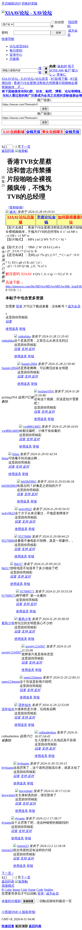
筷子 (71, 66)
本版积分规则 (11, 901)
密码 (5, 32)
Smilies (48, 889)
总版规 (14, 59)
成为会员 (74, 306)
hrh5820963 (9, 485)
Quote (32, 889)
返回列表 (8, 151)
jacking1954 (46, 391)
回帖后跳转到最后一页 (56, 901)
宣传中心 (16, 54)
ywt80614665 (10, 430)
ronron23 (7, 850)
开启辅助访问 (11, 3)
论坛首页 (19, 46)
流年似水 (8, 709)
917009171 (9, 595)
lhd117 (6, 568)
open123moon (11, 681)
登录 (19, 306)
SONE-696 (56, 70)
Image (16, 889)
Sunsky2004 (9, 368)
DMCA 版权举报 (23, 912)
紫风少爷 (8, 623)
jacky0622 (8, 513)
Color (8, 889)
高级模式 (8, 885)
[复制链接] (16, 207)
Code (39, 889)
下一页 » (8, 873)
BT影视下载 (59, 78)
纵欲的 (62, 66)
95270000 (8, 540)
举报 (22, 329)
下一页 (25, 146)
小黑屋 (6, 912)
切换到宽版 (29, 3)
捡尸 (67, 70)
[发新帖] (21, 151)
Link (24, 889)
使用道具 (12, 329)
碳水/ (13, 211)
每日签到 (16, 50)
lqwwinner (8, 795)
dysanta (6, 822)
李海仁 (61, 74)
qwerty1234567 (11, 652)
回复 (9, 321)
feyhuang (7, 767)
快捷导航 (8, 39)
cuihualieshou (47, 732)
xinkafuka (8, 340)
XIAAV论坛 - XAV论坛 (18, 78)
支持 (24, 349)
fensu (5, 458)
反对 (31, 349)
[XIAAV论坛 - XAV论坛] (27, 13)
